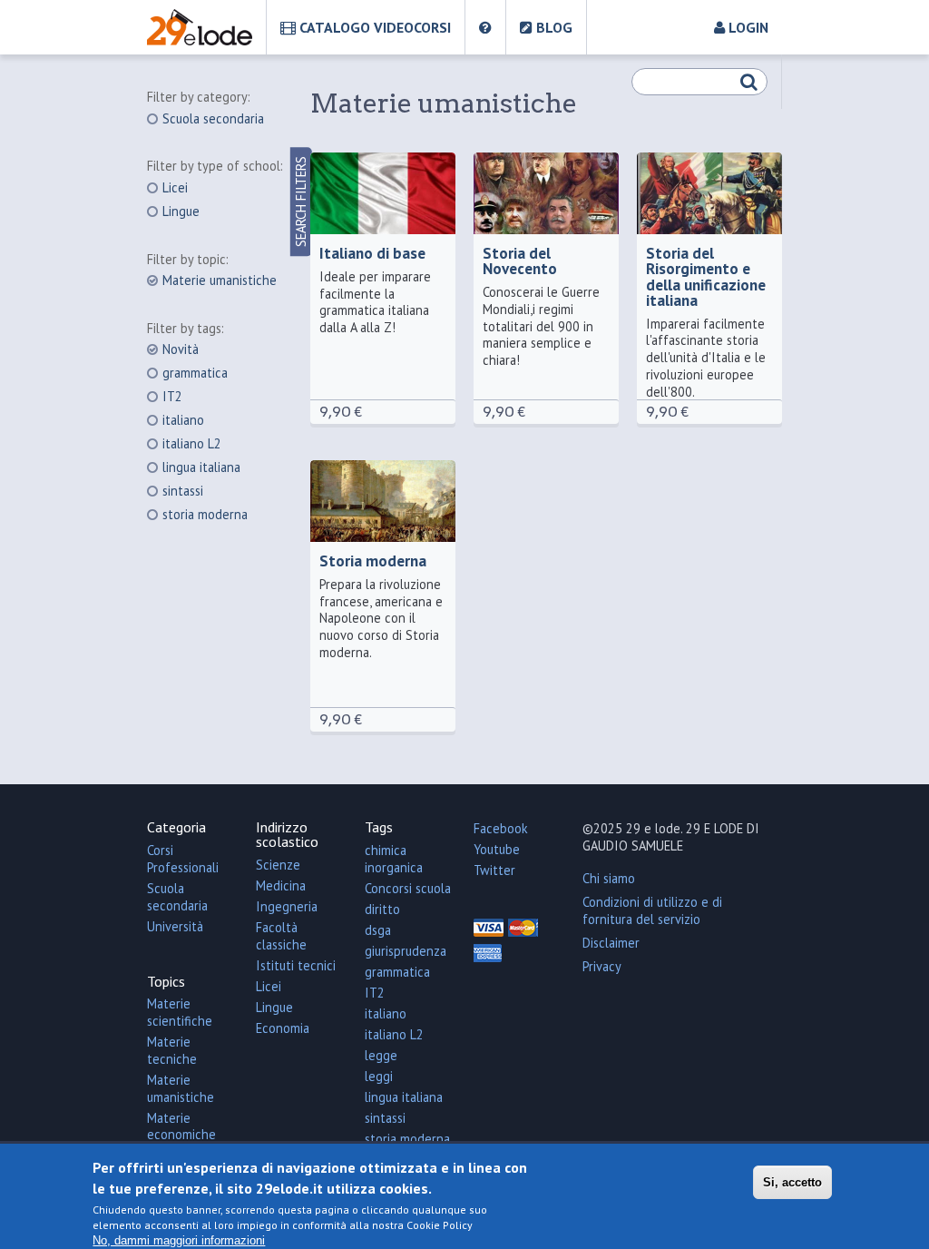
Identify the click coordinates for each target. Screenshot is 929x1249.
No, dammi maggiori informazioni (179, 1240)
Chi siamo (608, 878)
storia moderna (205, 514)
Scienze (278, 864)
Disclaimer (611, 942)
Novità (180, 349)
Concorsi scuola (408, 888)
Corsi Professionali (183, 858)
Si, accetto (792, 1182)
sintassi (182, 491)
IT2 (172, 396)
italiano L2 (191, 444)
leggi (379, 1076)
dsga (378, 930)
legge (381, 1055)
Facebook (501, 828)
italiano (183, 420)
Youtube (497, 849)
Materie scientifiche (179, 1012)
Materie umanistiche (219, 280)
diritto (382, 909)
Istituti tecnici (296, 965)
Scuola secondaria (213, 119)
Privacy (601, 966)
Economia (282, 1028)
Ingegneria (287, 906)
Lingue (181, 211)
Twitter (494, 870)
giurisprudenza (405, 950)
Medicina (281, 885)
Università (175, 926)
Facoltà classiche (281, 936)
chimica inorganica (394, 858)
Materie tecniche (172, 1050)
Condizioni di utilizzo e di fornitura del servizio (652, 910)
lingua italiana (201, 467)
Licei (175, 188)
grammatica (195, 373)
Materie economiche (181, 1126)
